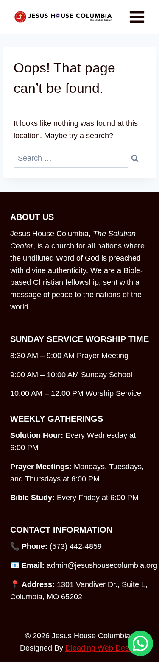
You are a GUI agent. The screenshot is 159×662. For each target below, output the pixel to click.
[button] (140, 643)
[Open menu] (137, 17)
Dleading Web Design (102, 648)
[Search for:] (71, 158)
